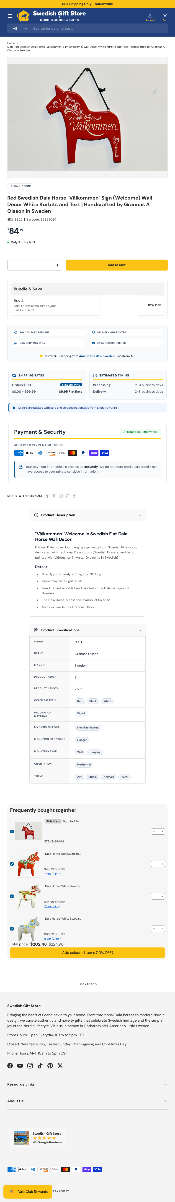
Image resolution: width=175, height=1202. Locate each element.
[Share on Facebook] (47, 496)
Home (11, 43)
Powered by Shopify (56, 1191)
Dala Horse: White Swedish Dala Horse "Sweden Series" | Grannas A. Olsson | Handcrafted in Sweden (63, 919)
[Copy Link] (74, 496)
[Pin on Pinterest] (61, 496)
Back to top (88, 984)
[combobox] (87, 28)
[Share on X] (54, 496)
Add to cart (117, 265)
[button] (165, 16)
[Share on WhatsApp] (68, 496)
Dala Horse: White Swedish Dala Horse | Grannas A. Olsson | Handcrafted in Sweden (63, 886)
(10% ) (87, 952)
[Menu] (10, 16)
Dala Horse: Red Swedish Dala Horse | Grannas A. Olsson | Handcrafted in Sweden (63, 854)
